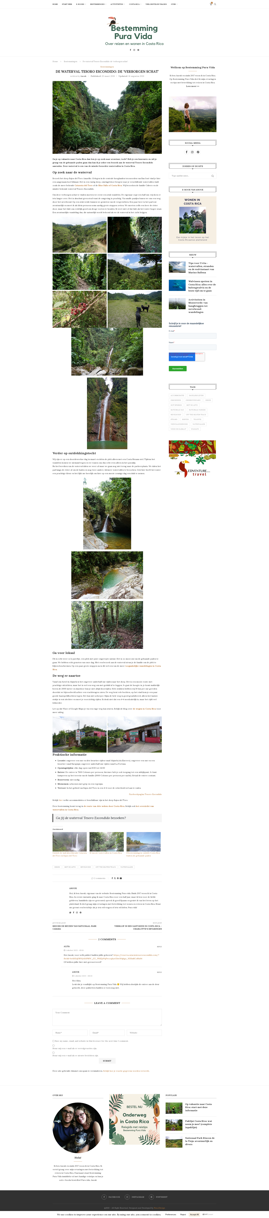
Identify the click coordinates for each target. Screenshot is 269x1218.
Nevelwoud (85, 867)
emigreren (176, 400)
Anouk (83, 76)
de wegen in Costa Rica (144, 709)
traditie (197, 419)
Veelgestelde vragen (156, 4)
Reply (159, 947)
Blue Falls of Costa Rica (110, 185)
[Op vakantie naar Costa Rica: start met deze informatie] (174, 1108)
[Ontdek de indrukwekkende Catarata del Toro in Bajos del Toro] (70, 842)
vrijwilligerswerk (179, 424)
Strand (174, 419)
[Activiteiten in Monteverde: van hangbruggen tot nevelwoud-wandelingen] (177, 303)
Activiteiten (117, 4)
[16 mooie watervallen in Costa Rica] (107, 842)
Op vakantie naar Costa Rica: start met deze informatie (198, 1107)
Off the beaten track (106, 867)
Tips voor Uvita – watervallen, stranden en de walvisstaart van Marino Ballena (201, 268)
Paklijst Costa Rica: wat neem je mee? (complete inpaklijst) (198, 1124)
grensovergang (193, 400)
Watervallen (126, 867)
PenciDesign (159, 1208)
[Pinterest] (138, 50)
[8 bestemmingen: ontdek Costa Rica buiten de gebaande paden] (144, 842)
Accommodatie (177, 395)
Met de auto (70, 867)
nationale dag (177, 410)
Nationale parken (197, 410)
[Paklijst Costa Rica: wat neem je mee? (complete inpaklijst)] (174, 1125)
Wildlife (195, 429)
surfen (185, 419)
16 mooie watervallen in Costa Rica (106, 853)
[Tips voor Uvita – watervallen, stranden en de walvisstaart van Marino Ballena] (177, 267)
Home (55, 4)
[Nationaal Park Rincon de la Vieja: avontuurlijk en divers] (174, 1142)
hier (61, 800)
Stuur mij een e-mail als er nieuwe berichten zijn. (75, 1055)
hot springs (176, 405)
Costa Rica (134, 4)
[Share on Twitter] (115, 878)
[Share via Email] (121, 878)
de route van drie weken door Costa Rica (104, 806)
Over (173, 4)
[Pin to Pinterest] (118, 878)
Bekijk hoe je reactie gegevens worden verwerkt (126, 1071)
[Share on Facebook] (112, 878)
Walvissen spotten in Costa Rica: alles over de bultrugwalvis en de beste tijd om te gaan (202, 286)
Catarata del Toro (83, 185)
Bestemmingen (97, 4)
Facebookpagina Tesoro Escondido (145, 794)
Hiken (57, 867)
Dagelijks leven (196, 395)
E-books (80, 4)
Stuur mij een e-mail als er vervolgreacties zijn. (75, 1048)
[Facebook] (130, 50)
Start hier (67, 4)
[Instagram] (134, 50)
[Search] (215, 4)
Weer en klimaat (178, 429)
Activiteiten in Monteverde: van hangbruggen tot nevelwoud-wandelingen (198, 306)
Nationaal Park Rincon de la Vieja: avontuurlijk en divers (199, 1141)
